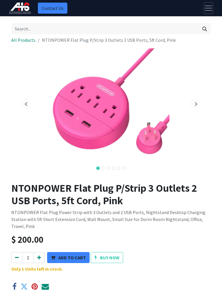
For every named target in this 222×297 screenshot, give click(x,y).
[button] (26, 103)
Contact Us (53, 8)
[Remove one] (17, 257)
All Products (23, 40)
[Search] (205, 28)
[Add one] (39, 257)
